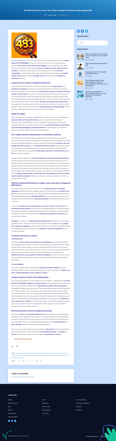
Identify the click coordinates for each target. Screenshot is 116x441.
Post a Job (45, 413)
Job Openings (46, 410)
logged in (21, 377)
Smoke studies (55, 355)
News (44, 400)
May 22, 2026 (89, 88)
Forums (10, 400)
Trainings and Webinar (82, 403)
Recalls (10, 410)
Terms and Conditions (92, 436)
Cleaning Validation (46, 353)
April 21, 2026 (89, 99)
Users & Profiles (81, 400)
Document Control (16, 355)
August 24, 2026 (89, 60)
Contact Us (79, 410)
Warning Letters (13, 403)
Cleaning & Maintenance (33, 353)
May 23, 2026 (89, 76)
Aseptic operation (21, 353)
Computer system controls (59, 353)
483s (9, 406)
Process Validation (45, 355)
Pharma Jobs (46, 406)
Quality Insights (12, 417)
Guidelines (45, 403)
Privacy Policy (104, 436)
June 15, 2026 (89, 67)
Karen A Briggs (35, 355)
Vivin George (20, 357)
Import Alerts (12, 413)
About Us (79, 406)
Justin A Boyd (26, 355)
